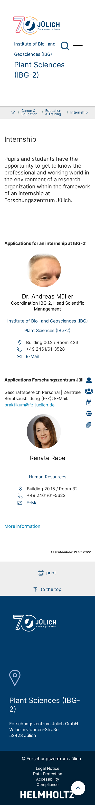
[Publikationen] (89, 424)
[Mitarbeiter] (89, 391)
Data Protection (47, 773)
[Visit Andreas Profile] (44, 285)
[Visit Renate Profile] (44, 446)
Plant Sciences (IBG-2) (39, 69)
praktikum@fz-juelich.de (29, 404)
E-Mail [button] (32, 356)
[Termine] (89, 402)
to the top (51, 589)
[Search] (66, 46)
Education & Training (53, 112)
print (51, 572)
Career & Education (29, 112)
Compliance (47, 784)
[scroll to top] (78, 788)
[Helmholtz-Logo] (47, 796)
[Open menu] (77, 46)
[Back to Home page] (39, 25)
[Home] (13, 112)
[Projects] (89, 413)
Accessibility (47, 779)
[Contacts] (89, 380)
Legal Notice (47, 768)
